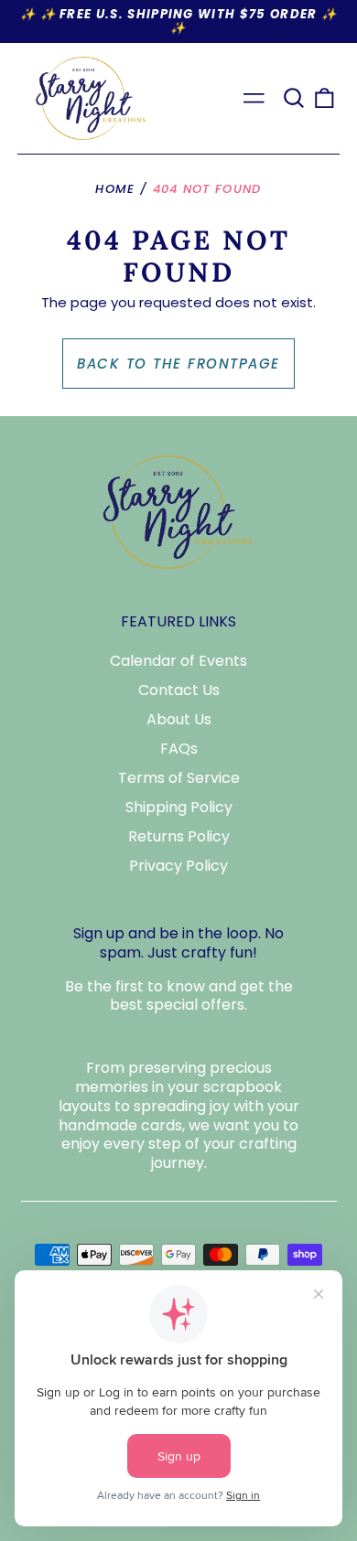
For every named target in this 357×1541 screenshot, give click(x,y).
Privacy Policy (178, 865)
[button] (293, 97)
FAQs (179, 748)
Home (115, 189)
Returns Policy (179, 836)
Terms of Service (179, 777)
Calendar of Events (178, 660)
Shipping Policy (179, 807)
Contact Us (179, 690)
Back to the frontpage (178, 363)
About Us (178, 719)
